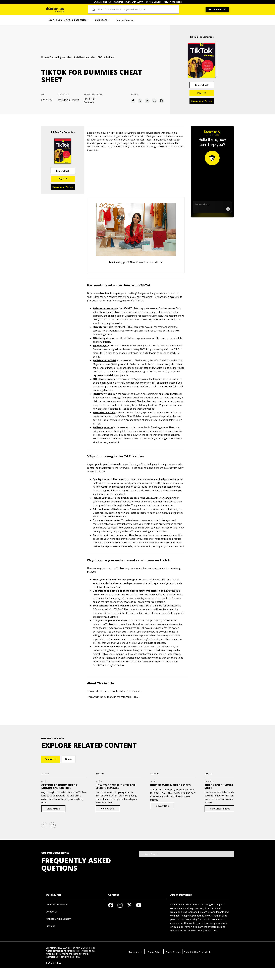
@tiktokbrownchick (104, 412)
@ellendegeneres (103, 427)
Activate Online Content (58, 918)
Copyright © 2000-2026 (56, 947)
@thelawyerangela (104, 379)
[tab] (50, 759)
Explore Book (201, 85)
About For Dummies (56, 904)
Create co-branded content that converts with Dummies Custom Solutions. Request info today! (138, 1)
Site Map (50, 926)
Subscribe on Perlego (201, 101)
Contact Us (52, 911)
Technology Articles (60, 57)
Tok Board (116, 587)
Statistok (100, 587)
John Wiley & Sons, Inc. (81, 947)
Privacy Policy (154, 952)
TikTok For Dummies (89, 100)
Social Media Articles (84, 57)
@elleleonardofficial (104, 360)
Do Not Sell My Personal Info (197, 952)
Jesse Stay (46, 99)
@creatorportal (102, 326)
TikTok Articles (106, 57)
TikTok (135, 696)
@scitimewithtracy (104, 393)
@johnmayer (100, 345)
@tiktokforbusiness (104, 308)
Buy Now (201, 92)
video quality (137, 479)
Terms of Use (135, 952)
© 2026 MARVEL (53, 962)
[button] (69, 20)
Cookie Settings (173, 952)
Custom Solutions (125, 20)
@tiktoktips (100, 338)
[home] (55, 9)
